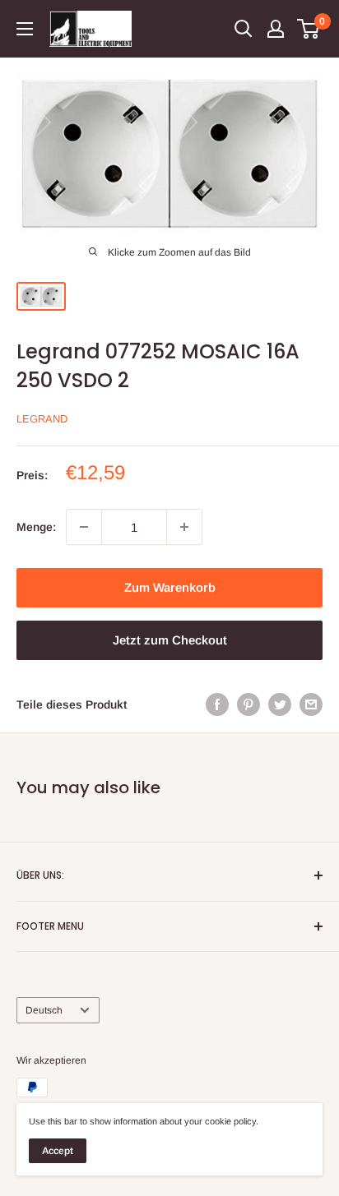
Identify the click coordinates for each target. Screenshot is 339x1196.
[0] (309, 29)
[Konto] (275, 29)
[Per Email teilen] (311, 704)
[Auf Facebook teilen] (217, 704)
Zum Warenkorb (170, 587)
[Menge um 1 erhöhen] (184, 527)
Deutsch (44, 1010)
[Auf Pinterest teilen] (248, 704)
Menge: (36, 526)
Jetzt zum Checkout (170, 640)
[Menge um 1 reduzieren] (84, 527)
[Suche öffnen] (244, 29)
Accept (57, 1151)
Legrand (41, 419)
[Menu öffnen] (24, 28)
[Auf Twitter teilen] (279, 704)
